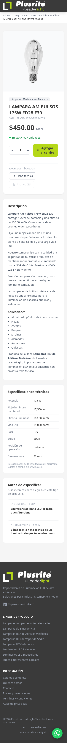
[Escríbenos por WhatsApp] (57, 733)
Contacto (8, 688)
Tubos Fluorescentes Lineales (21, 660)
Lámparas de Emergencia (19, 628)
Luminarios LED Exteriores (19, 649)
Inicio (6, 15)
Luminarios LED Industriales (20, 654)
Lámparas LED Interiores (18, 644)
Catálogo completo (14, 677)
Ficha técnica (25, 176)
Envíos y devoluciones (16, 693)
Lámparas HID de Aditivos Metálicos (41, 15)
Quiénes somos (12, 683)
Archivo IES (24, 184)
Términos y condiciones (17, 698)
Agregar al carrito (47, 150)
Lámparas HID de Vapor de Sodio (23, 639)
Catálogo (15, 15)
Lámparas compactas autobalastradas (26, 623)
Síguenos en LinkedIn (21, 604)
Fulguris (43, 732)
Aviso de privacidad (15, 703)
